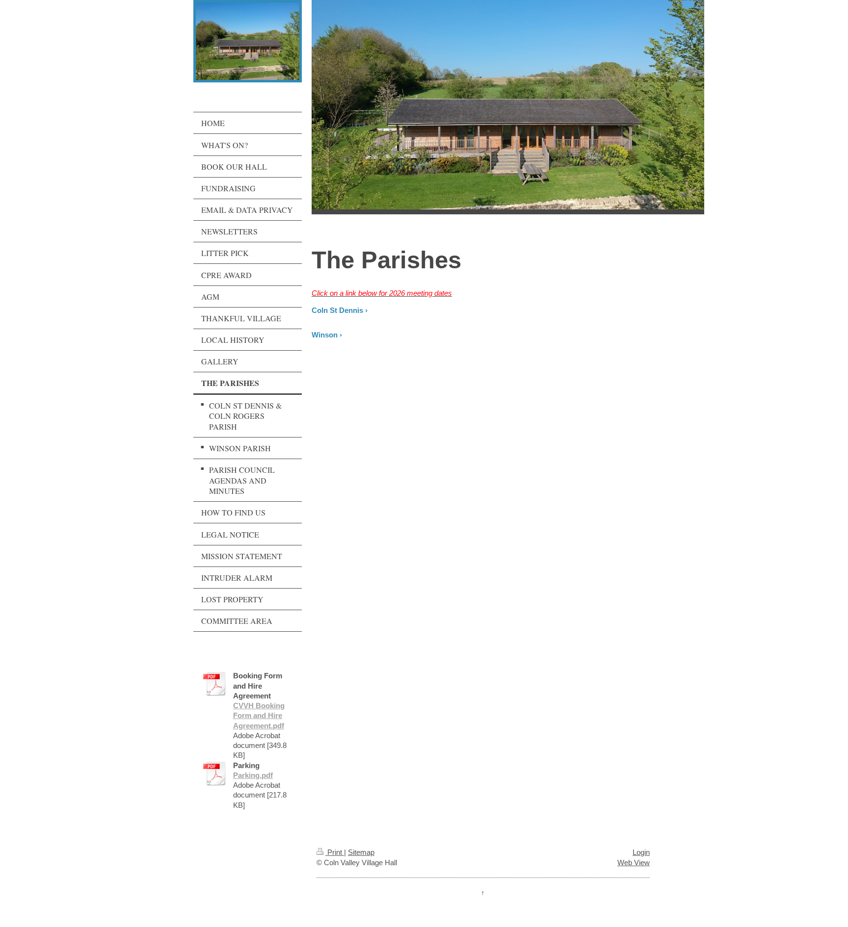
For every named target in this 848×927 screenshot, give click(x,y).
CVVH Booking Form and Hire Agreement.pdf (259, 715)
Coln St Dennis (337, 310)
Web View (633, 862)
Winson (325, 335)
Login (641, 852)
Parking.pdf (253, 775)
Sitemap (361, 852)
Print (334, 852)
